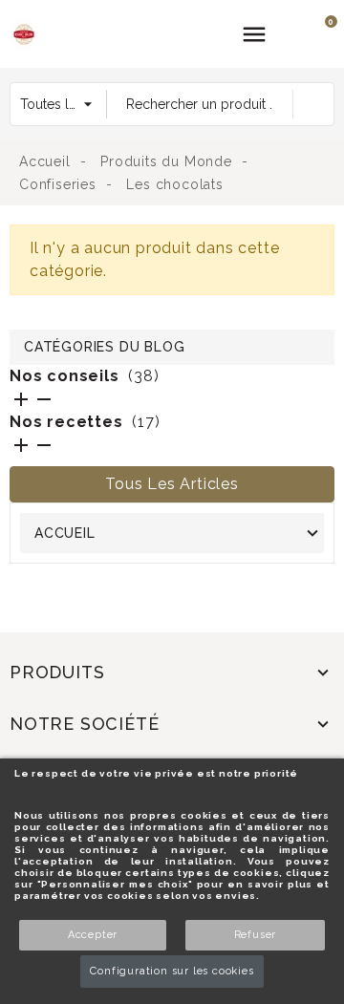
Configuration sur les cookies (171, 971)
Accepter (93, 935)
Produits (57, 672)
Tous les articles (172, 484)
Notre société (84, 724)
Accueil (65, 533)
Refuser (255, 935)
